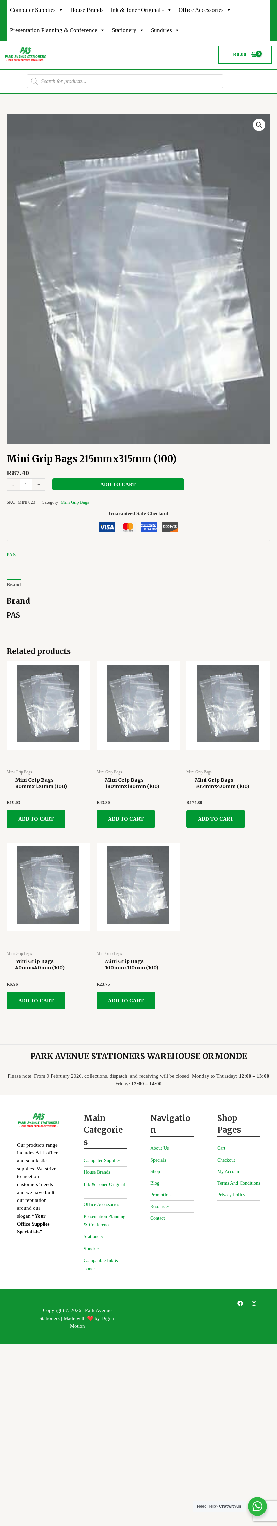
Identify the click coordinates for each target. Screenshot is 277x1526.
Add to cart (118, 484)
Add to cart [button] (36, 819)
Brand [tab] (14, 584)
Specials (158, 1160)
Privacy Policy (231, 1194)
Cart (221, 1148)
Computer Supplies (33, 10)
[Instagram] (254, 1303)
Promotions (161, 1194)
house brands (87, 10)
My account (229, 1171)
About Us (159, 1148)
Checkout (226, 1160)
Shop (155, 1171)
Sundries (161, 30)
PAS (11, 554)
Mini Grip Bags (75, 502)
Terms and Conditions (238, 1183)
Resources (159, 1206)
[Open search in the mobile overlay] (125, 81)
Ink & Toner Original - (137, 10)
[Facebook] (240, 1303)
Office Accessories (201, 10)
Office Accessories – (103, 1204)
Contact (157, 1218)
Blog (154, 1183)
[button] (259, 125)
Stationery (124, 30)
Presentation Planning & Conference (53, 30)
